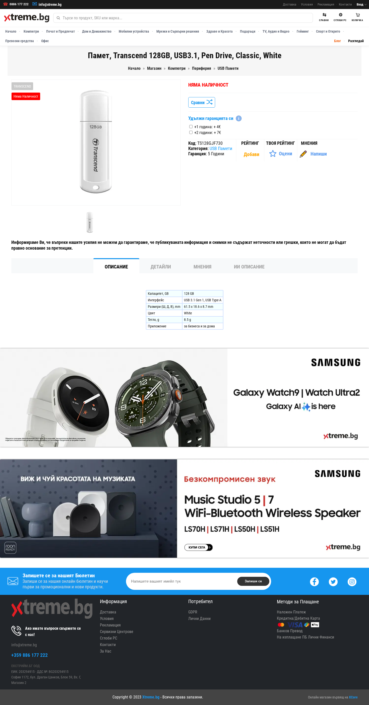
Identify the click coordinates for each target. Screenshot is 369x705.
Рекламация (326, 4)
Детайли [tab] (161, 267)
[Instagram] (352, 581)
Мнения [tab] (202, 267)
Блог (337, 41)
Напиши (319, 154)
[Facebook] (314, 581)
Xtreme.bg (150, 697)
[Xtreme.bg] (26, 17)
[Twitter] (333, 581)
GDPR (192, 612)
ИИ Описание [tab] (249, 267)
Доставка (289, 4)
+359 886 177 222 (29, 655)
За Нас (105, 651)
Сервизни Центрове (116, 631)
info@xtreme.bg (50, 5)
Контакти (345, 4)
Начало (10, 31)
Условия (307, 4)
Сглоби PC (108, 638)
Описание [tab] (116, 267)
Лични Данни (199, 618)
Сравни (199, 102)
